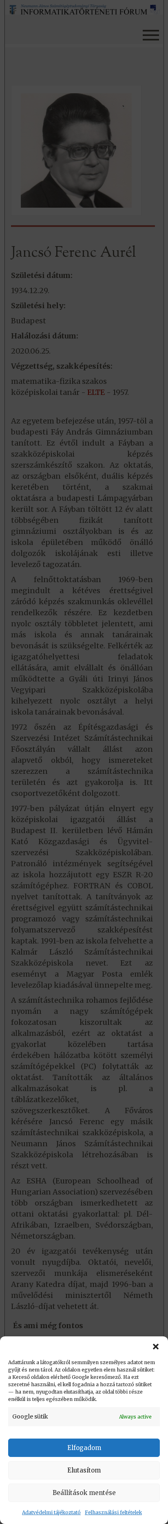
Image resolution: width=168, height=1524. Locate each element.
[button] (156, 1346)
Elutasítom (84, 1470)
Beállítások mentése (84, 1493)
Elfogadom (84, 1448)
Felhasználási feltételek (113, 1512)
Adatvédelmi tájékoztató (51, 1512)
